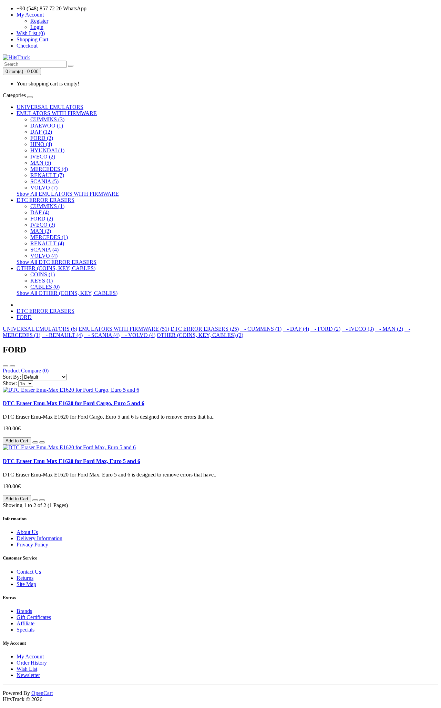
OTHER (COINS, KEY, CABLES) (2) (200, 335)
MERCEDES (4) (49, 169)
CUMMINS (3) (47, 119)
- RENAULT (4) (62, 335)
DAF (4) (39, 212)
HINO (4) (41, 144)
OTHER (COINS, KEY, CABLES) (56, 268)
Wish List (27, 669)
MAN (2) (40, 231)
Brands (24, 611)
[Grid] (12, 366)
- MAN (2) (389, 329)
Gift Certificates (34, 617)
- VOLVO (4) (138, 335)
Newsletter (28, 675)
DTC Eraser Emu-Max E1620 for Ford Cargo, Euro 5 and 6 (73, 403)
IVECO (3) (42, 225)
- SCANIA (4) (102, 335)
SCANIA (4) (44, 250)
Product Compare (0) (26, 370)
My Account (30, 656)
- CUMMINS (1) (260, 329)
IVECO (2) (42, 157)
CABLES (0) (45, 287)
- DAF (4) (296, 329)
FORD (24, 317)
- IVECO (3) (358, 329)
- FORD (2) (325, 329)
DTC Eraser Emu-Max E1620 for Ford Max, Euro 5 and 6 (71, 461)
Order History (32, 663)
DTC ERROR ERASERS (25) (205, 329)
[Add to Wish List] (35, 442)
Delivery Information (39, 538)
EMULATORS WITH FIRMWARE (57, 113)
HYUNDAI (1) (47, 150)
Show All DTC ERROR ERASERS (56, 262)
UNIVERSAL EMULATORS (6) (40, 329)
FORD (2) (41, 138)
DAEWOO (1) (46, 126)
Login (36, 27)
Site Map (26, 584)
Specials (25, 630)
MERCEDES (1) (49, 237)
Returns (25, 578)
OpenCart (42, 693)
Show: (10, 383)
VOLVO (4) (44, 256)
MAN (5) (40, 163)
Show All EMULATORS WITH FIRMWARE (68, 194)
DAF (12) (41, 132)
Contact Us (29, 572)
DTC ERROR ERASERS (45, 200)
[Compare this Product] (42, 442)
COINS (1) (42, 274)
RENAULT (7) (47, 175)
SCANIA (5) (44, 181)
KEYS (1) (41, 281)
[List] (5, 366)
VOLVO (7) (44, 188)
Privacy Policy (32, 544)
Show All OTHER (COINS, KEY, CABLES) (67, 293)
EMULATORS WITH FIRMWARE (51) (124, 329)
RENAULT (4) (47, 243)
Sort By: (12, 377)
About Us (27, 532)
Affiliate (25, 623)
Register (39, 21)
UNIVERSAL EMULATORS (50, 107)
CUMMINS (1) (47, 206)
